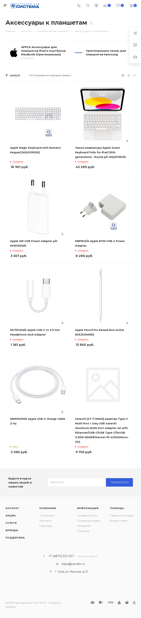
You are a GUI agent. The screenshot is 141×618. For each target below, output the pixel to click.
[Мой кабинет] (96, 6)
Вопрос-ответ (119, 520)
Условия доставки (88, 520)
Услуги (11, 522)
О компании (46, 515)
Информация (88, 508)
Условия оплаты (87, 515)
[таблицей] (134, 75)
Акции (11, 515)
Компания (47, 508)
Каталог (12, 508)
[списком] (128, 75)
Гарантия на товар (121, 515)
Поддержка (15, 537)
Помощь (117, 508)
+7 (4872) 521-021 (61, 556)
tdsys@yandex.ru (73, 564)
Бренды (12, 530)
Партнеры (46, 525)
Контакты (45, 520)
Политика (83, 530)
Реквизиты (84, 525)
